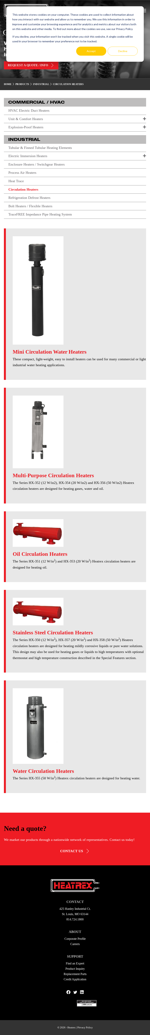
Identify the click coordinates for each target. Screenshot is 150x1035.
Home (8, 84)
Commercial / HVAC (36, 102)
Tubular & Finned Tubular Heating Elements (40, 148)
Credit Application (75, 979)
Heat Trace (16, 181)
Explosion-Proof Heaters (25, 127)
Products (22, 84)
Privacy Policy (85, 1027)
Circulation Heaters (23, 189)
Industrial (41, 84)
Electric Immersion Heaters (27, 156)
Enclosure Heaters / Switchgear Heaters (36, 164)
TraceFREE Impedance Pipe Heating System (40, 214)
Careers (75, 944)
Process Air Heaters (22, 173)
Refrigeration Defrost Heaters (29, 198)
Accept (91, 51)
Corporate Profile (75, 938)
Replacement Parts (75, 974)
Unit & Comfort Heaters (25, 119)
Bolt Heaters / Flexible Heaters (30, 206)
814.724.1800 (75, 919)
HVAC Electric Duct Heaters (28, 110)
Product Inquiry (75, 968)
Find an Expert (75, 963)
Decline (122, 51)
